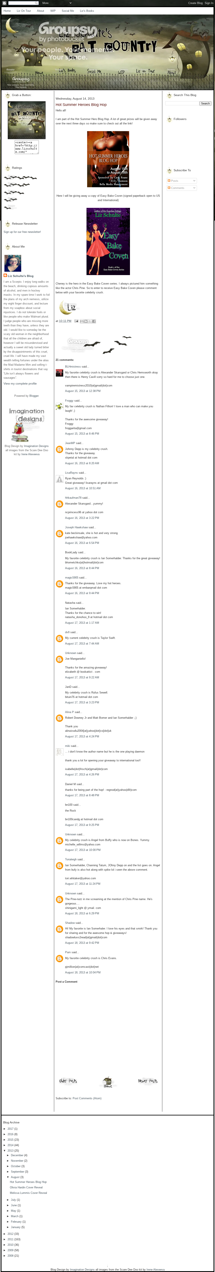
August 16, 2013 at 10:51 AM (83, 488)
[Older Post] (68, 1085)
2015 (11, 1139)
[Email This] (82, 321)
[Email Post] (76, 321)
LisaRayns (71, 472)
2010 (11, 1244)
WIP (53, 10)
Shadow (70, 922)
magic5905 (71, 577)
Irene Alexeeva (30, 454)
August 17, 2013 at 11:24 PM (82, 883)
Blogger (33, 395)
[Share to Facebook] (94, 321)
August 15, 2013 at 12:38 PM (83, 391)
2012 (11, 1233)
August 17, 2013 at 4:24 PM (82, 736)
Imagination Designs (36, 446)
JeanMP (70, 443)
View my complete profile (20, 383)
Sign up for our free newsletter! (22, 231)
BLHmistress (73, 366)
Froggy (69, 400)
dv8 (67, 632)
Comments (177, 188)
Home (7, 10)
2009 (11, 1250)
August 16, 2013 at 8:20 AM (82, 463)
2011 (11, 1239)
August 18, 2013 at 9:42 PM (82, 942)
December (17, 1155)
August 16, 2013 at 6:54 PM (82, 542)
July (14, 1199)
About (40, 10)
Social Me (68, 10)
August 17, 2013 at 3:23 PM (82, 702)
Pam (68, 952)
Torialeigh (71, 859)
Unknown (70, 653)
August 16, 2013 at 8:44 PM (82, 568)
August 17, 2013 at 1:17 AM (82, 622)
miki (67, 745)
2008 (11, 1255)
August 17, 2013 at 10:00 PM (83, 850)
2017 (11, 1128)
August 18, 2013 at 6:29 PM (82, 913)
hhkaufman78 (73, 497)
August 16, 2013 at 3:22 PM (82, 517)
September (18, 1171)
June (14, 1205)
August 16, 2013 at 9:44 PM (82, 593)
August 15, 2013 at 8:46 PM (82, 433)
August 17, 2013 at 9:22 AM (82, 677)
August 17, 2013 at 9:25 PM (82, 824)
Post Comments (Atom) (87, 1098)
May (14, 1210)
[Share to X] (90, 321)
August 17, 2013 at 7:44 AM (82, 643)
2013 (11, 1150)
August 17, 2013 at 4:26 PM (82, 774)
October (16, 1166)
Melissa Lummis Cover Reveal (28, 1192)
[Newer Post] (148, 1085)
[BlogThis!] (86, 321)
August (15, 1177)
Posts (174, 180)
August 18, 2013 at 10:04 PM (83, 972)
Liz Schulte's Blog (21, 276)
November (17, 1160)
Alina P (69, 712)
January (16, 1227)
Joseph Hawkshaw (76, 527)
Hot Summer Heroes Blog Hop (28, 1182)
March (15, 1216)
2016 (11, 1134)
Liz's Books (87, 10)
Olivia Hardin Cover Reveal (26, 1187)
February (16, 1221)
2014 (11, 1145)
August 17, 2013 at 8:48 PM (82, 795)
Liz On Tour (24, 10)
